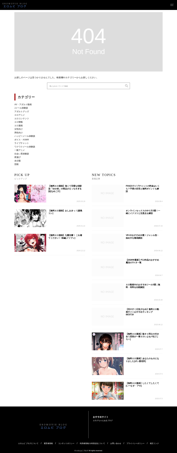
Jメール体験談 (21, 108)
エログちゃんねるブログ (103, 420)
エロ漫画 (18, 125)
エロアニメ (19, 115)
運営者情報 (48, 443)
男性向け (18, 132)
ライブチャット (21, 143)
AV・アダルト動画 (23, 104)
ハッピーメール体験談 (24, 136)
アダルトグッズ (21, 111)
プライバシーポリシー (136, 443)
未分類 (17, 161)
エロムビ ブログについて (28, 443)
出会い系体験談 (21, 154)
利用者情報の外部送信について (92, 443)
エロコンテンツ (21, 118)
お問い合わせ (115, 443)
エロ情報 (18, 122)
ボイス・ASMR (21, 139)
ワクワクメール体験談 (24, 146)
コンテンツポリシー (66, 443)
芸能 (16, 164)
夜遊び (17, 157)
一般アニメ (19, 150)
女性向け (18, 129)
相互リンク (154, 443)
